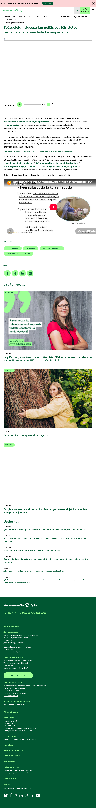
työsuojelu (31, 248)
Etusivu (7, 16)
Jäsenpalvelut (10, 632)
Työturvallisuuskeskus (51, 248)
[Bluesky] (6, 795)
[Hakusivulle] (77, 10)
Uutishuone (17, 16)
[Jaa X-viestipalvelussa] (15, 273)
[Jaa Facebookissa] (7, 273)
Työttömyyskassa (12, 682)
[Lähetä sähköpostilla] (30, 273)
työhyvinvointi (12, 248)
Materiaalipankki (11, 767)
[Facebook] (11, 795)
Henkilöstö (9, 717)
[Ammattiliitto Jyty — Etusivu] (13, 10)
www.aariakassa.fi (11, 696)
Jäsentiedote (18, 23)
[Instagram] (16, 795)
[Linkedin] (22, 273)
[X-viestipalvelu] (32, 795)
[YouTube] (38, 795)
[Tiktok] (27, 795)
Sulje (93, 3)
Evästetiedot (10, 778)
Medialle (8, 745)
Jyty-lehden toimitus (13, 750)
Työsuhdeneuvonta (12, 657)
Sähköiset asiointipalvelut (16, 701)
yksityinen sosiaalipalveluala (18, 254)
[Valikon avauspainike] (93, 10)
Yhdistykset (9, 736)
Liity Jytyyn (17, 675)
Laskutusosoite (11, 755)
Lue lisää (48, 3)
